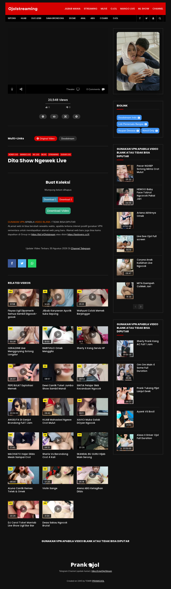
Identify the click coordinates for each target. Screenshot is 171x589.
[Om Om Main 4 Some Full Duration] (125, 372)
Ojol (115, 18)
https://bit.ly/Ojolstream (43, 234)
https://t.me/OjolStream (102, 571)
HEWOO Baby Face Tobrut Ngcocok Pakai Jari (146, 194)
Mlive (104, 8)
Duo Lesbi (36, 18)
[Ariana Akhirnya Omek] (125, 220)
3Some (72, 18)
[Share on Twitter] (22, 263)
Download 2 (65, 199)
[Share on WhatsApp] (32, 263)
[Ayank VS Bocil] (125, 419)
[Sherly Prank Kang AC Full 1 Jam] (125, 348)
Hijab (23, 18)
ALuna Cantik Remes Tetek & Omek (20, 490)
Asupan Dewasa (126, 130)
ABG (93, 18)
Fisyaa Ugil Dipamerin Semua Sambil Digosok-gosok (22, 314)
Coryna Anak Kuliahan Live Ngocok (145, 263)
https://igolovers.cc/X (78, 234)
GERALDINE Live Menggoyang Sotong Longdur (21, 351)
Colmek (104, 18)
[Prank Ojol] (23, 8)
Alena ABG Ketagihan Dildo (90, 490)
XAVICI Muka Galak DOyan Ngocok (88, 421)
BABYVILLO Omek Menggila (52, 349)
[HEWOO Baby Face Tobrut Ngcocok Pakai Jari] (125, 196)
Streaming (90, 8)
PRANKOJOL (98, 581)
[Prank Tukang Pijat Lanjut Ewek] (125, 395)
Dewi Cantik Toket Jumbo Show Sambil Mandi (57, 387)
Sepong (12, 18)
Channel (157, 8)
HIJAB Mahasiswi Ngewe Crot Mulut (56, 421)
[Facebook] (139, 18)
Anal (83, 18)
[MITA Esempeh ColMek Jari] (125, 290)
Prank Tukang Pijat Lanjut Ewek (148, 389)
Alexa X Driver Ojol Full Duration (148, 436)
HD (10, 291)
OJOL (114, 8)
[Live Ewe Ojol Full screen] (125, 243)
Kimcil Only (148, 130)
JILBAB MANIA (72, 8)
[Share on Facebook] (12, 263)
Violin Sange (49, 488)
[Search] (159, 18)
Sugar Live (66, 154)
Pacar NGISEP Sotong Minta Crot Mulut (148, 169)
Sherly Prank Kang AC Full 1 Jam (148, 342)
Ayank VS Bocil (145, 411)
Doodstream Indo (127, 117)
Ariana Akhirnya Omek (146, 214)
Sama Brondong (55, 18)
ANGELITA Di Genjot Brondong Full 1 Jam (20, 421)
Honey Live (13, 154)
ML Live (36, 154)
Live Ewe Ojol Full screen (147, 238)
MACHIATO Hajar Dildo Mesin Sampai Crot (21, 455)
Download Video (58, 210)
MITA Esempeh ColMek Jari (145, 285)
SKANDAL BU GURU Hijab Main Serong (91, 455)
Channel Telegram (80, 248)
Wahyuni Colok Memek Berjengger (90, 312)
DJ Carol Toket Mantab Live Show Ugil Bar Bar (22, 524)
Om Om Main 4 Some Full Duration (146, 368)
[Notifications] (153, 18)
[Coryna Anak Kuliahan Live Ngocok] (125, 267)
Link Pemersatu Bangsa (130, 124)
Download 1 (50, 199)
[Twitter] (146, 18)
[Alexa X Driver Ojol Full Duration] (125, 442)
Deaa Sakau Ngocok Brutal (54, 524)
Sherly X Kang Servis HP (91, 348)
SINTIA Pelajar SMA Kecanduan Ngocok (89, 387)
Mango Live (127, 8)
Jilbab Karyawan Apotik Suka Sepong (56, 312)
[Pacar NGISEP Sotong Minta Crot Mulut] (125, 173)
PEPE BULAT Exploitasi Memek (20, 387)
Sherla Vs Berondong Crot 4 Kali (55, 455)
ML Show (143, 8)
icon (23, 297)
